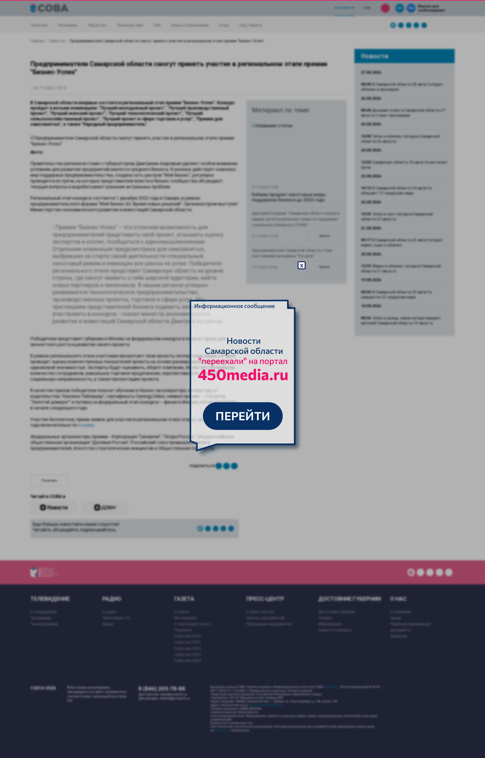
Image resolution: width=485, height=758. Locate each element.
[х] (242, 379)
